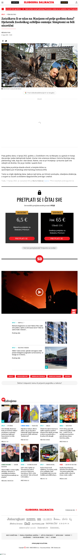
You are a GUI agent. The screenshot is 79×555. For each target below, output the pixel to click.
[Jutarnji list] (16, 519)
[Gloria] (65, 519)
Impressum (59, 535)
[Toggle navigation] (2, 2)
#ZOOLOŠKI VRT (22, 376)
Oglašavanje (27, 537)
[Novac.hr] (52, 523)
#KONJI (67, 376)
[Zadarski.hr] (42, 528)
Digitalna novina (38, 537)
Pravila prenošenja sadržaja (29, 535)
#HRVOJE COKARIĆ (55, 376)
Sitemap (53, 537)
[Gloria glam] (70, 519)
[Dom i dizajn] (27, 523)
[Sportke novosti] (39, 519)
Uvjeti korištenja (11, 535)
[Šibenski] (55, 528)
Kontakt (68, 535)
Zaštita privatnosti (47, 535)
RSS (47, 537)
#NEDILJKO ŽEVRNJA (38, 376)
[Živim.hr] (57, 519)
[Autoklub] (38, 523)
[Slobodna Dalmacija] (39, 2)
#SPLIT (11, 376)
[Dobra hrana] (16, 523)
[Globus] (47, 519)
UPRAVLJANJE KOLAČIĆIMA (39, 543)
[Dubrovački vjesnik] (27, 528)
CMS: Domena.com (55, 548)
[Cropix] (64, 523)
